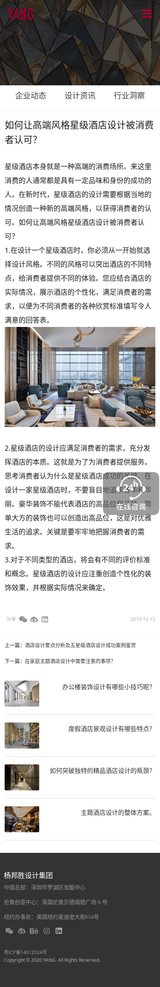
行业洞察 (129, 95)
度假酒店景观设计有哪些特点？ (111, 728)
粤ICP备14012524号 (25, 952)
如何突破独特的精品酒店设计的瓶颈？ (102, 770)
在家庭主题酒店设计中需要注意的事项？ (70, 660)
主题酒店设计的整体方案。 (118, 812)
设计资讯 (80, 95)
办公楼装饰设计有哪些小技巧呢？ (108, 687)
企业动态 (30, 95)
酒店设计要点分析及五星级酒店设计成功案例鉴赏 (80, 644)
